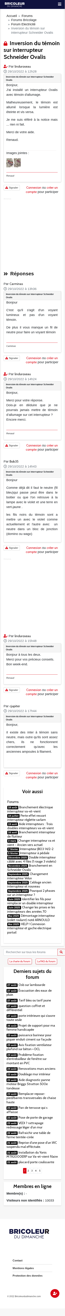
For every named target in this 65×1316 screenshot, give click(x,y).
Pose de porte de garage (36, 1117)
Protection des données (27, 1275)
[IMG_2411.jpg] (10, 162)
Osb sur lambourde (32, 985)
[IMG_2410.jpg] (17, 162)
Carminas (16, 284)
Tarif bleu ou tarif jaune (35, 1000)
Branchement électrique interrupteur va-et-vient (30, 809)
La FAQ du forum (46, 961)
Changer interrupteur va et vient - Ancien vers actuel (31, 843)
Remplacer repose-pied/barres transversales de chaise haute (31, 1098)
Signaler (13, 187)
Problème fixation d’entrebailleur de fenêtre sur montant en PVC (26, 1059)
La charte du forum (20, 961)
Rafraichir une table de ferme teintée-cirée (28, 1135)
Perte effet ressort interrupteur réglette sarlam (26, 818)
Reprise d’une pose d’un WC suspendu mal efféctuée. (31, 1145)
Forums (27, 16)
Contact (18, 1260)
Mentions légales (23, 1268)
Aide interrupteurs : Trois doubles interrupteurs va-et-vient (30, 826)
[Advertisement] (32, 233)
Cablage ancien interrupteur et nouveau (29, 884)
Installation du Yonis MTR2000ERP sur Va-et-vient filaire (32, 1155)
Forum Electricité (23, 24)
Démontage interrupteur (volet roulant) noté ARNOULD (31, 918)
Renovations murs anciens (37, 1069)
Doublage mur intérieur (34, 1074)
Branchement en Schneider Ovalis (29, 868)
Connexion (33, 188)
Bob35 (14, 461)
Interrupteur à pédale (34, 853)
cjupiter (15, 706)
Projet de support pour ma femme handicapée (30, 1028)
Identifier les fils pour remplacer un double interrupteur (30, 901)
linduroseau (23, 66)
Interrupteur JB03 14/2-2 (36, 849)
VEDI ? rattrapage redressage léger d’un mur (24, 1125)
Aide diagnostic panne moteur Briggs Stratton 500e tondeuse (28, 1084)
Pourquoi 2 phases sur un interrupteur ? (31, 893)
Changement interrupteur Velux (27, 876)
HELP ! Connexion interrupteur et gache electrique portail (29, 928)
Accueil (11, 16)
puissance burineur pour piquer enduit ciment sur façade (28, 1037)
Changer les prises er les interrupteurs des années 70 (31, 909)
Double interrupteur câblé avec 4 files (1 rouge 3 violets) (31, 859)
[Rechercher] (61, 952)
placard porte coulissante (36, 1162)
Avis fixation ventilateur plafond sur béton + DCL (29, 1047)
